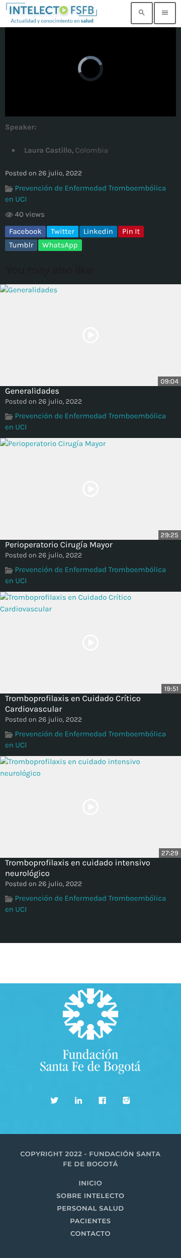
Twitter (62, 231)
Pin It (131, 231)
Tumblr (21, 244)
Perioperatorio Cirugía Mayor (59, 545)
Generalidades (32, 391)
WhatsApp (59, 244)
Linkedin (98, 231)
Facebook (25, 231)
